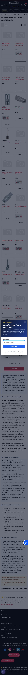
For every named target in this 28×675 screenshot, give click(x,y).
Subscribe (14, 346)
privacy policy (20, 352)
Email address (6, 339)
